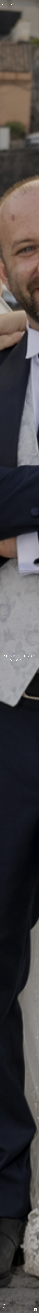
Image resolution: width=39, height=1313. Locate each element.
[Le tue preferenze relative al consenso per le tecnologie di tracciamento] (35, 1309)
